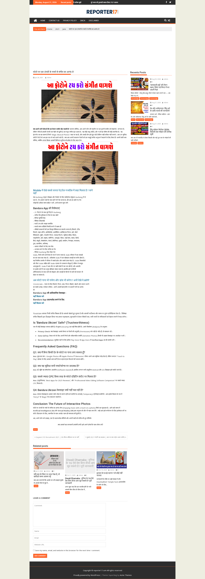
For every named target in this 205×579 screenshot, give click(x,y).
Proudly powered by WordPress (86, 575)
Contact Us (54, 21)
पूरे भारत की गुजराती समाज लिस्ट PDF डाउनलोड (82, 2)
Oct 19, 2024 (102, 470)
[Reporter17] (35, 20)
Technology (144, 98)
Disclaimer (94, 21)
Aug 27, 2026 (156, 103)
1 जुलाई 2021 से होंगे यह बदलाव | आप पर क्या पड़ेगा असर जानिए (105, 437)
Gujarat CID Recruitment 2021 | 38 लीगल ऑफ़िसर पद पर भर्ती (57, 437)
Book (133, 119)
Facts (35, 429)
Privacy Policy (70, 21)
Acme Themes (126, 575)
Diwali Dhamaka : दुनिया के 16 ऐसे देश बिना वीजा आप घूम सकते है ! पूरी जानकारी (80, 463)
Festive (140, 143)
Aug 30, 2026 (156, 79)
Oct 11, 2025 (71, 475)
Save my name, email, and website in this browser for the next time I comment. (67, 550)
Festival (134, 143)
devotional (140, 119)
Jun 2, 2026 (39, 471)
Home (42, 21)
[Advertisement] (102, 48)
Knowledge (135, 98)
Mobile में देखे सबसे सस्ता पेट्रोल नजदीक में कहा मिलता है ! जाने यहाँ (63, 192)
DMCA (82, 21)
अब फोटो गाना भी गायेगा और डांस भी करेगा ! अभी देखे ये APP (61, 280)
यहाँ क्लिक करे (38, 296)
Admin (49, 78)
